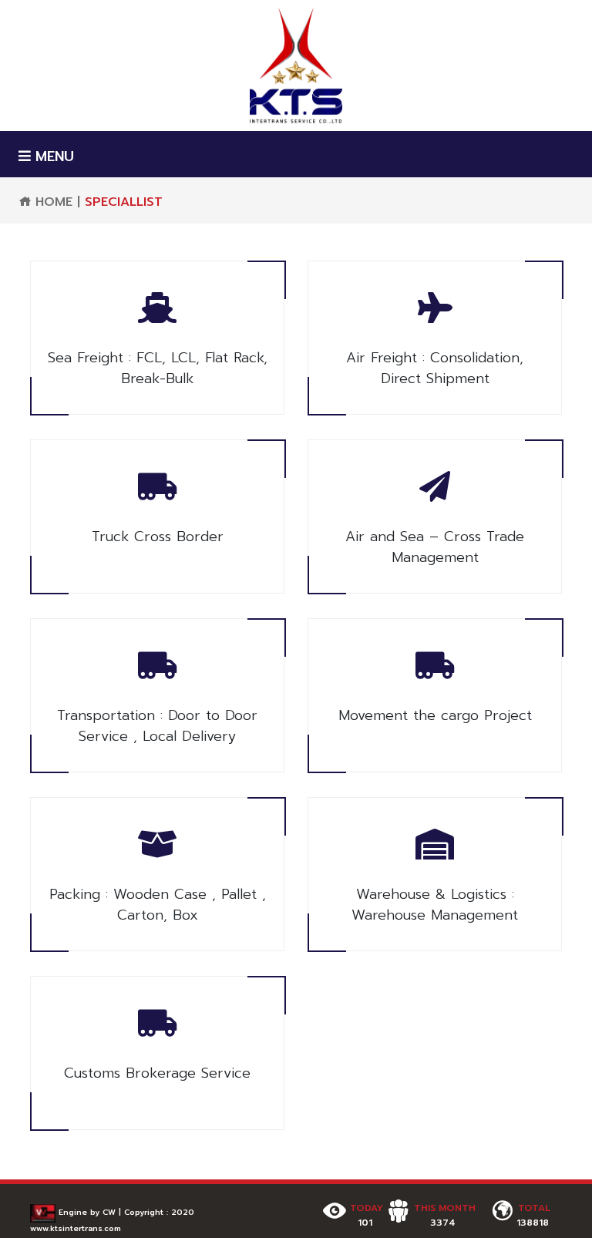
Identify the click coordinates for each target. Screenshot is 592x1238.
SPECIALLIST (124, 202)
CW (109, 1212)
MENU (52, 156)
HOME (51, 202)
